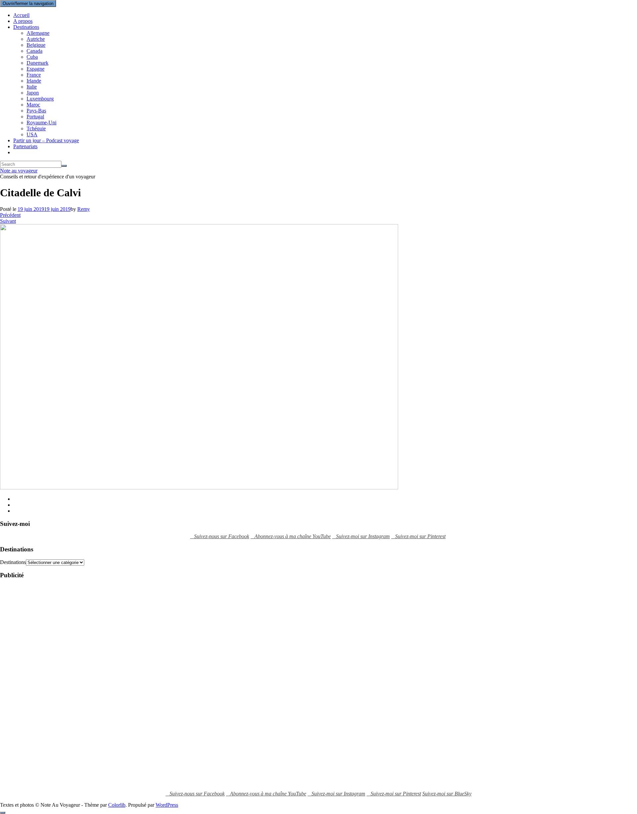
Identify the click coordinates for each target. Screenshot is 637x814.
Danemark (37, 63)
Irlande (34, 81)
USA (32, 134)
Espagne (35, 69)
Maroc (33, 104)
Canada (34, 51)
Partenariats (25, 146)
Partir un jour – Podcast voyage (46, 140)
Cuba (32, 57)
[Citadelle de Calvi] (199, 487)
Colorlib (116, 805)
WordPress (167, 805)
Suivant (8, 221)
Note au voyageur (18, 170)
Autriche (36, 39)
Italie (32, 87)
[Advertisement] (26, 684)
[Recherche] (64, 166)
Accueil (21, 15)
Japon (33, 92)
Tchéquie (36, 128)
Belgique (36, 45)
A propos (23, 21)
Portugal (35, 116)
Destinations (26, 27)
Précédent (10, 215)
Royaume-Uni (41, 122)
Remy (83, 209)
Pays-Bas (36, 110)
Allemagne (38, 33)
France (34, 75)
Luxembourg (40, 98)
